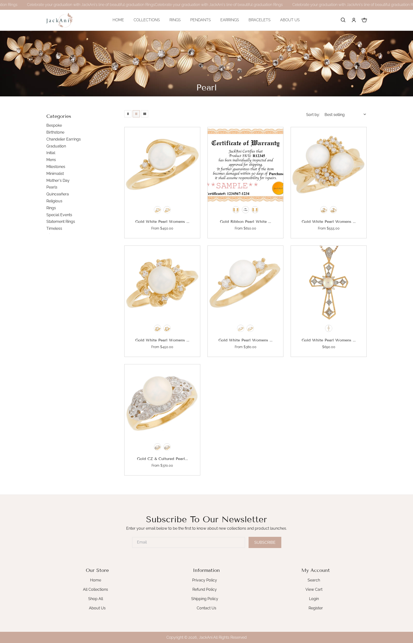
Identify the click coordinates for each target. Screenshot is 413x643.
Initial (50, 153)
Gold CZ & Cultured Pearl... (162, 458)
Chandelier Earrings (63, 139)
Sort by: (313, 115)
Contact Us (206, 608)
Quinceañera (57, 194)
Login (314, 598)
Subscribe (265, 542)
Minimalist (55, 173)
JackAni (205, 637)
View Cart (313, 589)
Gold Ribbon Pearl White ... (245, 221)
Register (316, 608)
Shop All (95, 598)
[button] (343, 20)
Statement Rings (60, 221)
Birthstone (55, 132)
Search (314, 580)
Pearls (51, 187)
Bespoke (54, 125)
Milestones (55, 166)
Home (95, 580)
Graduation (56, 146)
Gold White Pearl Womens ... (162, 221)
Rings (51, 208)
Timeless (54, 228)
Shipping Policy (204, 598)
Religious (54, 201)
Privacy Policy (204, 580)
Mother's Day (58, 180)
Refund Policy (204, 589)
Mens (51, 159)
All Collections (95, 589)
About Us (97, 608)
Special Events (59, 215)
